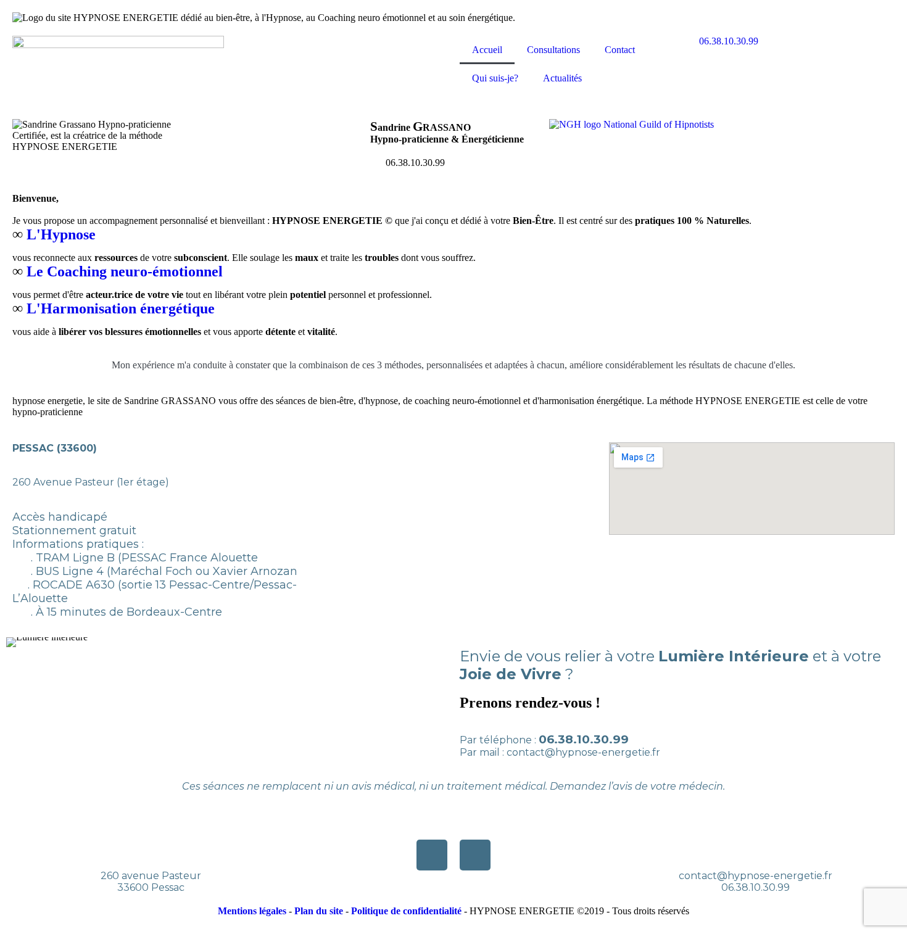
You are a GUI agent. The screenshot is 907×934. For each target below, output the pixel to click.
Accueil (487, 49)
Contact (620, 49)
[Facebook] (431, 855)
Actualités (562, 78)
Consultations (553, 49)
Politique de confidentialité (406, 911)
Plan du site (318, 911)
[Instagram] (475, 855)
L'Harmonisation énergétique (122, 308)
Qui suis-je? (495, 78)
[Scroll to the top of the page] (3, 928)
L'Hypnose (63, 234)
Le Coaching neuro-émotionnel (126, 271)
